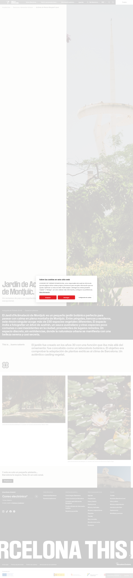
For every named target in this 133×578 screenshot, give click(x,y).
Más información (44, 292)
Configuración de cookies (85, 297)
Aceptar (48, 297)
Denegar (66, 297)
